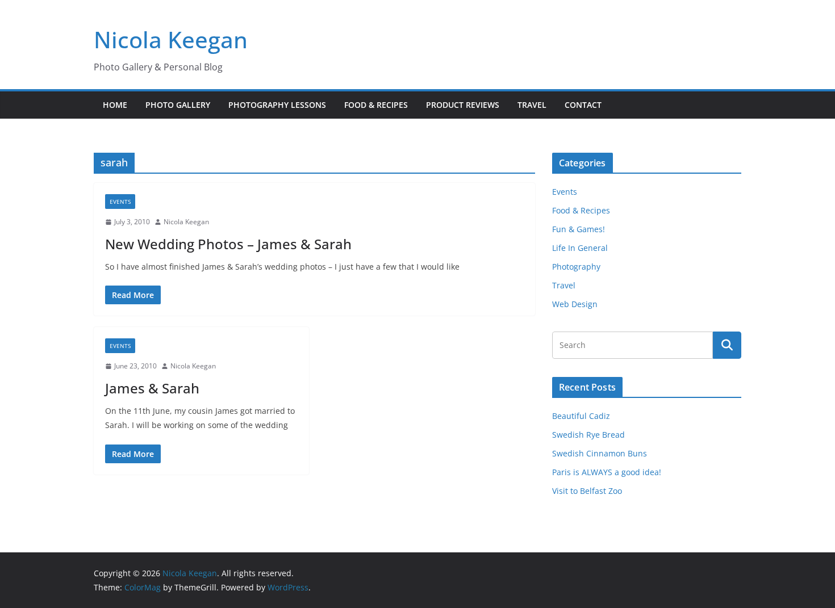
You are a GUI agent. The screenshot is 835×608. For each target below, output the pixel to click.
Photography (576, 266)
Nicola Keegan (171, 39)
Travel (531, 104)
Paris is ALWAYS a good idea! (606, 472)
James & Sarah (152, 388)
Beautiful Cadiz (581, 415)
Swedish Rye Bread (588, 434)
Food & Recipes (376, 104)
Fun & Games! (578, 229)
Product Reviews (462, 104)
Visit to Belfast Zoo (587, 490)
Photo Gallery (177, 104)
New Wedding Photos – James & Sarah (228, 243)
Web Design (575, 304)
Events (120, 202)
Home (115, 104)
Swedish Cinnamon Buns (599, 453)
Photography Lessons (277, 104)
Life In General (580, 247)
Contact (583, 104)
